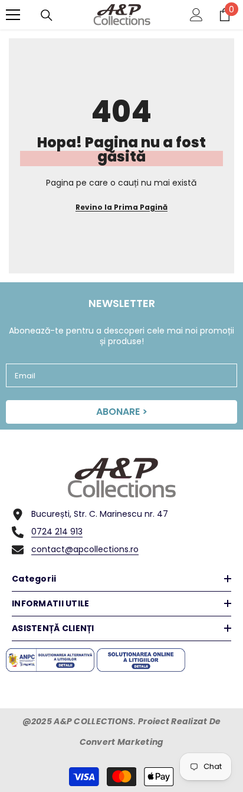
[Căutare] (47, 15)
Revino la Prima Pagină (121, 207)
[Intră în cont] (196, 14)
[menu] (13, 15)
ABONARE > (121, 411)
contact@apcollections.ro (85, 549)
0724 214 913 (57, 531)
